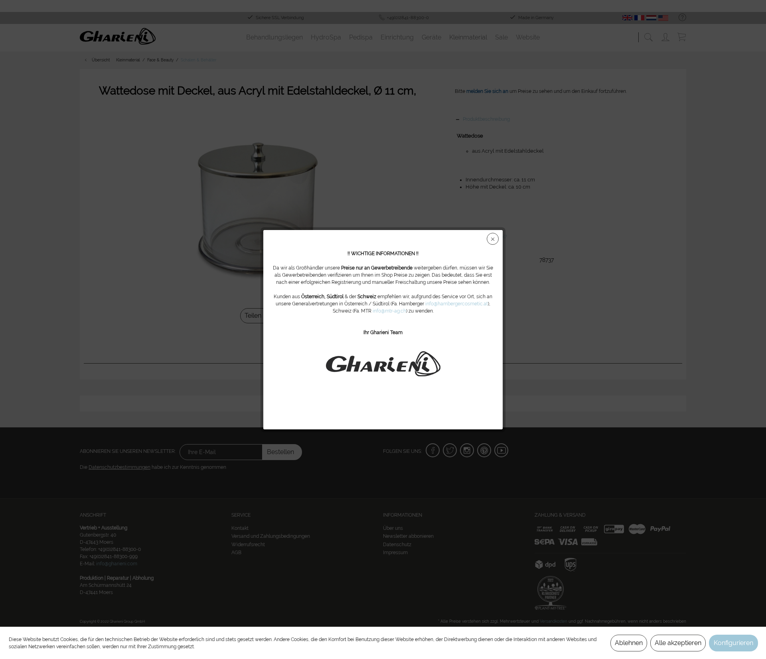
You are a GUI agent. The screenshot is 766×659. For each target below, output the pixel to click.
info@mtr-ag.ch (389, 311)
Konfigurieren (733, 643)
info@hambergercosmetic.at (456, 304)
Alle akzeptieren (678, 643)
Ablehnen (629, 643)
